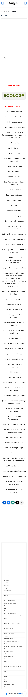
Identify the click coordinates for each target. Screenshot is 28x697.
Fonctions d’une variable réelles (11, 626)
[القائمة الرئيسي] (2, 3)
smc (5, 674)
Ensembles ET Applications (10, 613)
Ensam (5, 610)
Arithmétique (7, 590)
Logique (6, 643)
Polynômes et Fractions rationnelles (12, 666)
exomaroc (20, 693)
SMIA (5, 676)
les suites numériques (9, 638)
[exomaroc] (14, 3)
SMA (5, 671)
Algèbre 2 (6, 585)
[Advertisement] (14, 36)
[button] (8, 502)
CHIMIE (6, 595)
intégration (7, 636)
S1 (4, 669)
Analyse (6, 588)
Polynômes (6, 664)
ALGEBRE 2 (6, 583)
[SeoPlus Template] (6, 694)
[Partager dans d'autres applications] (21, 502)
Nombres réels (7, 659)
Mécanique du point (9, 651)
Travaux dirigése (8, 686)
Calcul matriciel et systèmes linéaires (13, 593)
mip (5, 654)
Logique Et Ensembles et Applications (13, 646)
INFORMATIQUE (8, 631)
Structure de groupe (9, 684)
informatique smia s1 (9, 633)
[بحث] (25, 3)
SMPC (5, 681)
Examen (6, 618)
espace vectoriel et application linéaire (13, 616)
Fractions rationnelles (9, 628)
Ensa (5, 605)
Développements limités (10, 603)
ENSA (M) (6, 608)
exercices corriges (8, 621)
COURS (6, 598)
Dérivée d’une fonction (9, 600)
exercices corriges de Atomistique (12, 623)
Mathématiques (8, 648)
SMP (5, 679)
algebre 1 (6, 580)
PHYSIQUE (6, 661)
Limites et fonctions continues (11, 641)
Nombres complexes (9, 656)
